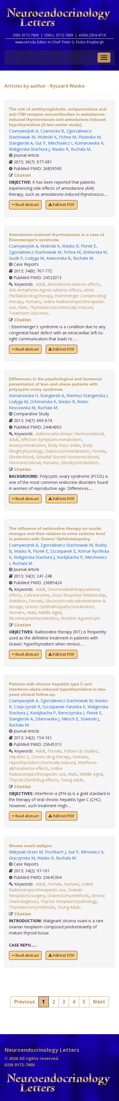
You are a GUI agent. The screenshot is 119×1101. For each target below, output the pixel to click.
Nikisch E (70, 719)
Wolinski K (47, 137)
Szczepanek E (63, 551)
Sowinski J (90, 719)
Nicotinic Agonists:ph (80, 618)
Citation (22, 175)
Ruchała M (83, 258)
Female (99, 451)
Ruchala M (80, 149)
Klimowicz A (92, 852)
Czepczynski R (27, 706)
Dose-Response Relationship (79, 595)
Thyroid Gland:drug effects (33, 780)
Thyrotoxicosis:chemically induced (61, 307)
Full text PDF (63, 204)
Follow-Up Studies (81, 751)
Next (99, 1001)
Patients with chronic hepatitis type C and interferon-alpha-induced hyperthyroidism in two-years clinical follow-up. (58, 689)
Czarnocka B (52, 131)
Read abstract (26, 204)
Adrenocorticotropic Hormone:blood (70, 433)
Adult (40, 284)
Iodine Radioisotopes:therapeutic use (37, 771)
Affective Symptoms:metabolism (51, 439)
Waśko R (70, 246)
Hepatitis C (19, 756)
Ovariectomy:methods (68, 895)
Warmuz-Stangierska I (86, 395)
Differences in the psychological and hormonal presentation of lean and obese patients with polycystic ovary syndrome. (55, 384)
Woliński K (50, 246)
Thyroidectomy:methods (32, 907)
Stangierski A (21, 143)
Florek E (88, 246)
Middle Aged (50, 612)
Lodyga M (34, 258)
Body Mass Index (64, 445)
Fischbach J (55, 852)
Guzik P (16, 258)
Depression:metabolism (67, 451)
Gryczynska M (22, 858)
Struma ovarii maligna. (31, 845)
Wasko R (60, 149)
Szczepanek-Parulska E (63, 706)
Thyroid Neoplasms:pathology (68, 901)
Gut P (40, 143)
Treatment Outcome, (29, 313)
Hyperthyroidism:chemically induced (42, 762)
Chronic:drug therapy (50, 756)
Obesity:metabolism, (80, 462)
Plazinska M (89, 137)
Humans (33, 301)
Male (22, 307)
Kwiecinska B (58, 258)
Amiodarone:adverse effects (74, 284)
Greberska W (95, 252)
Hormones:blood (24, 462)
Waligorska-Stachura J (29, 149)
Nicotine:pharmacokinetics (33, 618)
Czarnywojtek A (23, 131)
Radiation (18, 601)
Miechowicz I (60, 143)
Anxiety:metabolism (27, 445)
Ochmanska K (43, 401)
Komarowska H (89, 143)
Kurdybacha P (70, 557)
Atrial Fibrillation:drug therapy (51, 292)
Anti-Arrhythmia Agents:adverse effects (45, 290)
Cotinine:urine (36, 595)
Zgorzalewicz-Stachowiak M (35, 252)
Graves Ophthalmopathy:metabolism (59, 606)
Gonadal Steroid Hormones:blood (67, 457)
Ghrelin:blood (21, 457)
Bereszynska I (71, 712)
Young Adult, (72, 780)
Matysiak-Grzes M (26, 852)
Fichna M (67, 137)
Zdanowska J (47, 719)
